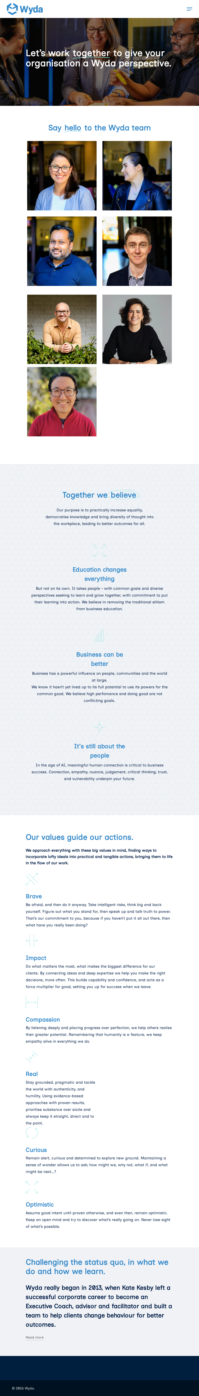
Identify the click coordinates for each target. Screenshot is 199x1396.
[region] (99, 1370)
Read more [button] (35, 1337)
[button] (189, 9)
